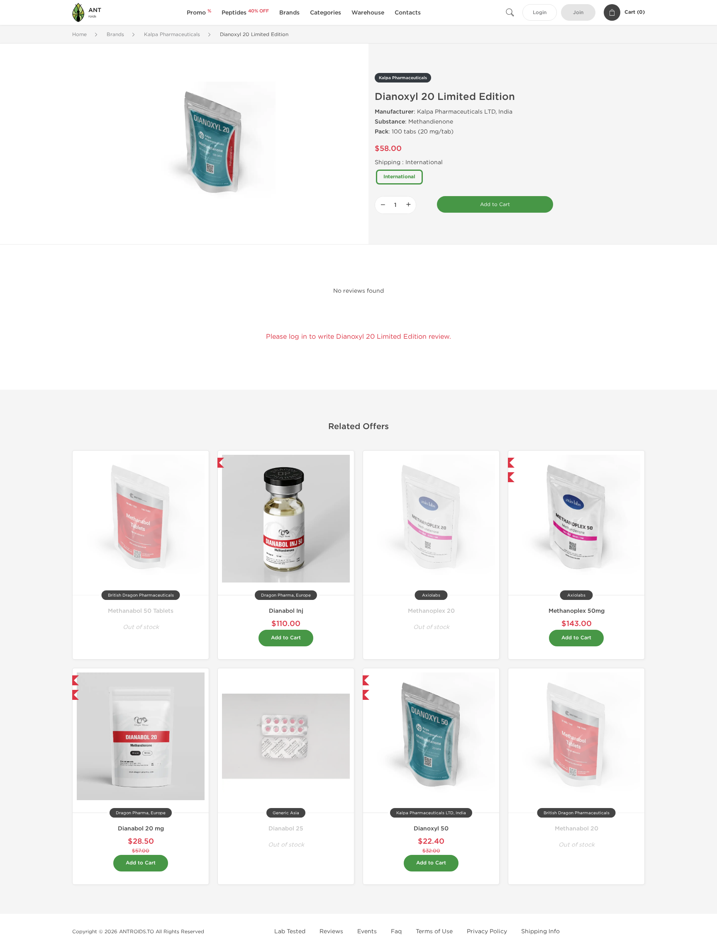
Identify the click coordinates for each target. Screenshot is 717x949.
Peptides (245, 12)
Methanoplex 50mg (577, 610)
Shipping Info (540, 931)
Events (367, 931)
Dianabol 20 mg (141, 828)
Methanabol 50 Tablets (140, 610)
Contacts (408, 12)
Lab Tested (289, 931)
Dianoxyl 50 (431, 828)
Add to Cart (495, 204)
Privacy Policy (487, 931)
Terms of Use (434, 931)
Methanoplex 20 (431, 610)
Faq (396, 931)
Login (539, 13)
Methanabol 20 (576, 828)
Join (578, 13)
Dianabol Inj (286, 610)
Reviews (331, 931)
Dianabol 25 (285, 828)
